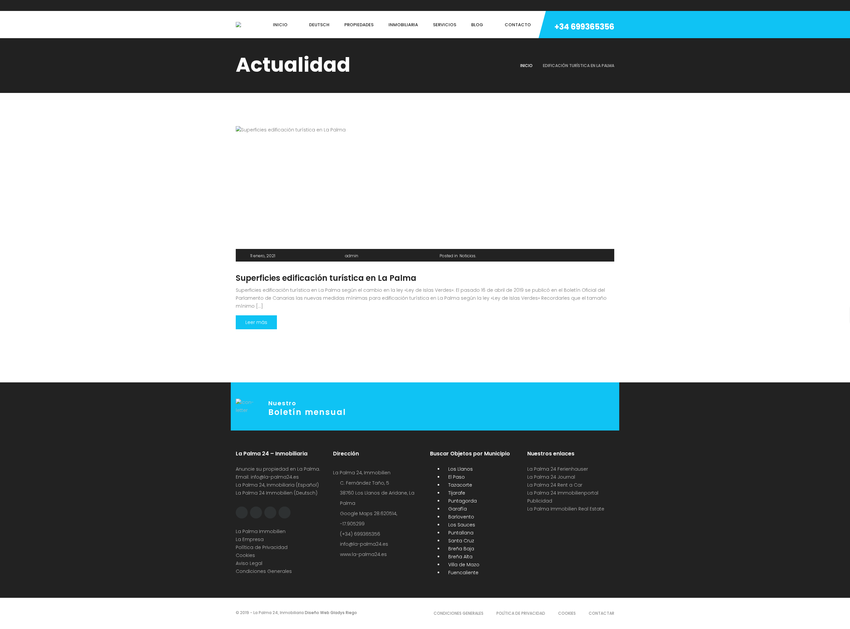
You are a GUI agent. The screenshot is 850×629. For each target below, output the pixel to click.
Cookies (245, 555)
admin (351, 256)
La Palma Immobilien (261, 531)
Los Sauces (461, 524)
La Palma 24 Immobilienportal (562, 493)
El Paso (456, 477)
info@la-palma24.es (275, 477)
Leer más (256, 322)
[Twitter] (250, 5)
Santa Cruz (460, 540)
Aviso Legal (249, 563)
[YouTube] (288, 5)
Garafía (457, 509)
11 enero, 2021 (262, 256)
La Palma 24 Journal (551, 477)
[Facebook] (237, 5)
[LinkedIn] (275, 5)
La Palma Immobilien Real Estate (565, 509)
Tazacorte (459, 485)
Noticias (467, 256)
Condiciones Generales (264, 571)
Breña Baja (460, 548)
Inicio (526, 65)
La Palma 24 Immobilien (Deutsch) (276, 493)
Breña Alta (459, 556)
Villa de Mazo (463, 564)
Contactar (601, 613)
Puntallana (460, 532)
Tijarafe (456, 493)
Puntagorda (462, 501)
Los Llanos (460, 469)
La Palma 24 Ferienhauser (557, 469)
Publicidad (540, 501)
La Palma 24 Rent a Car (554, 485)
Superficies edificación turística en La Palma (326, 278)
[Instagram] (262, 5)
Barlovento (460, 516)
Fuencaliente (462, 572)
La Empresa (250, 539)
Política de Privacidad (262, 547)
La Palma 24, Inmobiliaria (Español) (277, 485)
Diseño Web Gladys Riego (330, 612)
